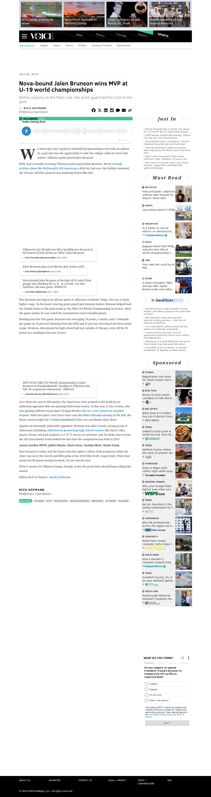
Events (142, 35)
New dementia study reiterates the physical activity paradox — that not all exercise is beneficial (165, 320)
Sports (163, 35)
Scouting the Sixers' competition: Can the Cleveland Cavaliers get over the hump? (166, 142)
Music (148, 241)
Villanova (30, 118)
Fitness (149, 372)
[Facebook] (93, 111)
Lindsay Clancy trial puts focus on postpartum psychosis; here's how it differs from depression (166, 335)
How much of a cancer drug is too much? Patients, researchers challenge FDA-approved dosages (166, 165)
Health (100, 35)
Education (150, 187)
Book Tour (150, 390)
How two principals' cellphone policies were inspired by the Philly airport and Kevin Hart (167, 150)
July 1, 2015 (52, 291)
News (79, 35)
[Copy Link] (130, 111)
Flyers (56, 45)
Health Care (151, 591)
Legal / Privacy (117, 780)
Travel (148, 427)
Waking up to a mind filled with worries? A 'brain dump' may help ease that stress (167, 342)
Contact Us (85, 780)
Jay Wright (110, 501)
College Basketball (80, 501)
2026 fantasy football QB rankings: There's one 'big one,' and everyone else (167, 136)
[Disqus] (76, 592)
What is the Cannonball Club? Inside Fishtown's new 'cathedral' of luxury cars (165, 157)
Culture (121, 35)
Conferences (152, 518)
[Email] (123, 111)
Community (151, 536)
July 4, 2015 (61, 257)
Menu (24, 36)
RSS (169, 780)
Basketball (97, 501)
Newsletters (124, 45)
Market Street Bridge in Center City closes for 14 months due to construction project (166, 130)
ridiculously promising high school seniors (75, 430)
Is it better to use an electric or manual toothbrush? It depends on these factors (165, 349)
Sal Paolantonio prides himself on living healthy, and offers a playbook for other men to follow (167, 311)
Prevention (151, 223)
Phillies (82, 45)
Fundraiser (151, 463)
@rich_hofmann (60, 477)
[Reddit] (111, 111)
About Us (24, 780)
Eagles (44, 45)
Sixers (69, 45)
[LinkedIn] (105, 111)
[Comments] (118, 111)
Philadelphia (61, 501)
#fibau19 (68, 389)
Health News (152, 554)
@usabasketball (47, 386)
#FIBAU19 (60, 287)
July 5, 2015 (63, 394)
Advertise (54, 780)
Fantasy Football (102, 45)
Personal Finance (155, 481)
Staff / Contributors (146, 782)
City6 (42, 118)
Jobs (147, 260)
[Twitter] (99, 111)
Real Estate (151, 408)
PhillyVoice (42, 36)
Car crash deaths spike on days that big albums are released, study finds (165, 328)
